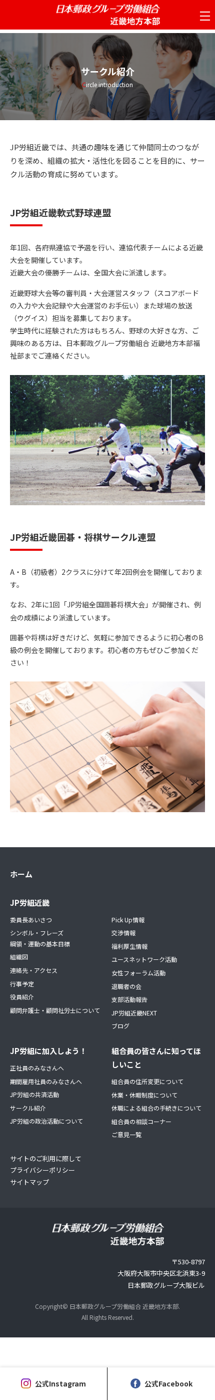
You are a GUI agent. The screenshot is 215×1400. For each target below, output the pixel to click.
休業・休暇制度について (145, 1095)
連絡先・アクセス (34, 970)
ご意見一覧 (127, 1134)
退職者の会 (127, 986)
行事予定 (22, 983)
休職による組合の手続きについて (157, 1108)
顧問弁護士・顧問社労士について (55, 1010)
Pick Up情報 (128, 919)
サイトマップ (29, 1182)
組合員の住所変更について (148, 1081)
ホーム (21, 874)
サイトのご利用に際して (46, 1158)
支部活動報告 (130, 999)
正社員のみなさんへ (37, 1068)
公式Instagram (60, 1383)
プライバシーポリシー (42, 1170)
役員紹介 (22, 996)
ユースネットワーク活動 (144, 959)
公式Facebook (168, 1383)
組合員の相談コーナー (142, 1121)
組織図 (19, 956)
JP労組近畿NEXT (134, 1012)
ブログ (121, 1025)
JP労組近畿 (30, 902)
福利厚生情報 (130, 946)
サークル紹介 (28, 1108)
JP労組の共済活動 (34, 1094)
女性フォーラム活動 (139, 972)
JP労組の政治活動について (46, 1121)
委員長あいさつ (31, 919)
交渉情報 (124, 932)
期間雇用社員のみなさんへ (46, 1081)
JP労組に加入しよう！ (48, 1050)
